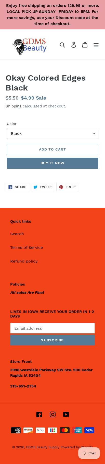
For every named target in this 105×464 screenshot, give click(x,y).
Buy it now (52, 163)
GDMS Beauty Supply (42, 447)
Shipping (13, 106)
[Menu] (96, 44)
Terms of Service (26, 247)
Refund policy (24, 261)
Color (12, 124)
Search (17, 233)
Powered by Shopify (77, 447)
